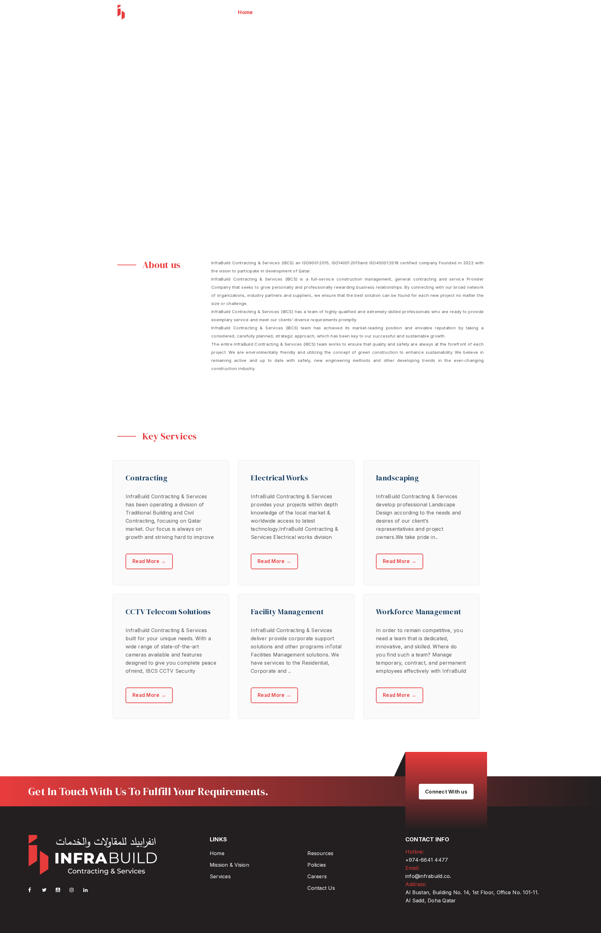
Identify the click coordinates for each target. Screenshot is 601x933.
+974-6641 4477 (426, 860)
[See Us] (75, 890)
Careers (317, 876)
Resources (320, 853)
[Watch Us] (62, 890)
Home (217, 853)
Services (220, 876)
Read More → (149, 561)
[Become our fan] (34, 890)
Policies (316, 865)
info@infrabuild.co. (428, 876)
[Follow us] (48, 890)
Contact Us (321, 888)
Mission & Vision (229, 865)
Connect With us (446, 791)
